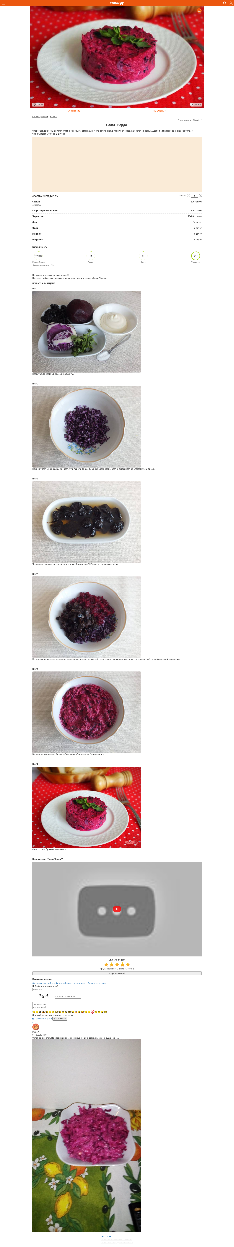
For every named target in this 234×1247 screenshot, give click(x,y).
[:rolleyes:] (66, 1012)
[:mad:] (33, 1012)
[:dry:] (99, 1012)
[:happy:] (59, 1012)
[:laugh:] (102, 1012)
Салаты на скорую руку (76, 983)
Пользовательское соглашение (116, 1239)
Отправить (61, 1018)
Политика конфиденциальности (117, 1242)
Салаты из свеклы (97, 983)
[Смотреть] (117, 909)
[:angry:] (85, 1012)
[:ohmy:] (37, 1012)
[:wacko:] (56, 1012)
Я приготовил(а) (117, 973)
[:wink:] (46, 1012)
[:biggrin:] (72, 1012)
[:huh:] (105, 1012)
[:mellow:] (89, 1012)
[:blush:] (76, 1012)
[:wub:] (92, 1012)
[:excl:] (43, 1012)
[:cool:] (69, 1012)
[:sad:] (53, 1012)
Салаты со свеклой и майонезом (48, 983)
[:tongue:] (82, 1012)
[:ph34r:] (40, 1012)
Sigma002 (197, 120)
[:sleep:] (95, 1012)
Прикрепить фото (43, 1018)
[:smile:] (79, 1012)
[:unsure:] (63, 1012)
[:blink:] (50, 1012)
